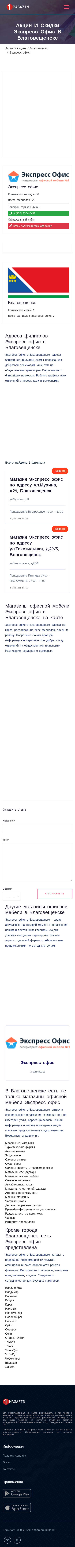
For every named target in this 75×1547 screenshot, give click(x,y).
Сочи (8, 1333)
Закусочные (13, 1155)
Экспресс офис (37, 1063)
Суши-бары (13, 1163)
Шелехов (11, 1362)
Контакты (9, 1469)
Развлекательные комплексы (24, 1213)
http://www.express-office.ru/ (32, 226)
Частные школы (16, 1201)
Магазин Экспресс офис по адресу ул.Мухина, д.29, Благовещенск (36, 485)
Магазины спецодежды (20, 1172)
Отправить (55, 894)
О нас (6, 1462)
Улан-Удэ (11, 1350)
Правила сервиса (14, 1455)
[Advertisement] (37, 114)
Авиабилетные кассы (19, 1184)
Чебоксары (12, 1358)
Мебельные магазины (19, 1143)
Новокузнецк (13, 1313)
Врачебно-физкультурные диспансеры (30, 1209)
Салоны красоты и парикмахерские (29, 1168)
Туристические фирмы (20, 1147)
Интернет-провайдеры (20, 1222)
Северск (10, 1329)
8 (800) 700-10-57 (24, 213)
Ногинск (10, 1321)
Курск (8, 1304)
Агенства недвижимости (21, 1193)
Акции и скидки (15, 48)
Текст (6, 840)
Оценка (7, 889)
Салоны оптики (15, 1159)
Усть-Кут (10, 1354)
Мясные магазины (17, 1197)
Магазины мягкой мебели (22, 1176)
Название (9, 821)
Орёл (8, 1325)
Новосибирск (13, 1317)
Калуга (9, 1300)
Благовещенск (39, 48)
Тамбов (10, 1342)
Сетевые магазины (18, 1180)
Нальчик (10, 1308)
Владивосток (13, 1288)
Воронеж (11, 1296)
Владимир (11, 1292)
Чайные (10, 1217)
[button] (66, 6)
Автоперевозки (15, 1151)
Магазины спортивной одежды (25, 1188)
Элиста (9, 1367)
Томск (9, 1346)
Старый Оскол (14, 1338)
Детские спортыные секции (23, 1205)
